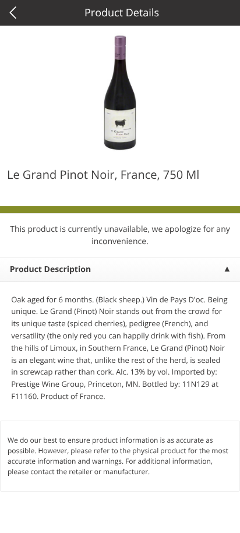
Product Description (50, 269)
